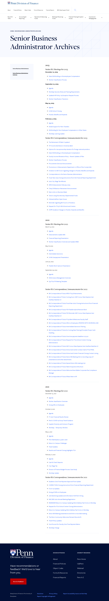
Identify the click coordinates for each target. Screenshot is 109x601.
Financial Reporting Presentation (58, 238)
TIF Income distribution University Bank (61, 146)
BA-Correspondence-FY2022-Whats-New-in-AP (63, 376)
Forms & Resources (38, 10)
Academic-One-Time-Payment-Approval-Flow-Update (65, 481)
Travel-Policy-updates (55, 521)
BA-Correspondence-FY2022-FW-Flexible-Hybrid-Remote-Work (68, 309)
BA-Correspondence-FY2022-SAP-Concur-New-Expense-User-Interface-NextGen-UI (73, 346)
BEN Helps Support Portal (63, 10)
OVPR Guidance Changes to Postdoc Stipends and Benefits (66, 210)
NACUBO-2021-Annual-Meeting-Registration (62, 499)
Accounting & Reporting (22, 17)
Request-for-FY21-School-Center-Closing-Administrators (66, 506)
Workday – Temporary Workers (58, 428)
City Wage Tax (53, 466)
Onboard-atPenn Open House (58, 199)
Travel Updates (53, 447)
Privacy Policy (53, 593)
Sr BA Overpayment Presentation (59, 257)
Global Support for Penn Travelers (59, 127)
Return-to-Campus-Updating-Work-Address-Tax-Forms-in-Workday (69, 510)
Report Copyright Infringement (46, 596)
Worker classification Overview (58, 401)
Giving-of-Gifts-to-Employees (57, 492)
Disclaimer (40, 593)
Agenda (51, 88)
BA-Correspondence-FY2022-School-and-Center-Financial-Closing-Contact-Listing (73, 353)
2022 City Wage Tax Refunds (57, 181)
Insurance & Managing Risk (92, 17)
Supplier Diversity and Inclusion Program (61, 424)
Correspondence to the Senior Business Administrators (65, 174)
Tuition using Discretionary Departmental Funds (63, 195)
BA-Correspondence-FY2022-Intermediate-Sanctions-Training (67, 326)
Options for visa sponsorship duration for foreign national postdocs (69, 149)
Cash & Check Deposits (56, 462)
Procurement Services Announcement (60, 163)
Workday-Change (54, 528)
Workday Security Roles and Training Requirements (64, 92)
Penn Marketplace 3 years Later (58, 440)
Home (12, 31)
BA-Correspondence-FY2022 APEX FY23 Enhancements (65, 293)
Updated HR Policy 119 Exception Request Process (64, 95)
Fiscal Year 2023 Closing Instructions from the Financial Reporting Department (72, 178)
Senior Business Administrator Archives (20, 74)
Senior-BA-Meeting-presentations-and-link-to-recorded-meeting (68, 513)
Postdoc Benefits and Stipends (58, 114)
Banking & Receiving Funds (57, 17)
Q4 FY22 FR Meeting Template (58, 281)
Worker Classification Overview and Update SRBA (64, 242)
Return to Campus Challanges (58, 443)
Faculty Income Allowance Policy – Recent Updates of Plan (66, 156)
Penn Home (81, 559)
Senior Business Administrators (21, 68)
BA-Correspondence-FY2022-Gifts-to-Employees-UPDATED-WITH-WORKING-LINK (74, 323)
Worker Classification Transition (58, 99)
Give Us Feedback (18, 581)
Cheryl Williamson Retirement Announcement (63, 188)
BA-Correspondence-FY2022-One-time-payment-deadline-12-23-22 (68, 336)
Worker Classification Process (58, 80)
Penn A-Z (80, 577)
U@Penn (80, 563)
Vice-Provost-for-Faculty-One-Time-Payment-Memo (64, 524)
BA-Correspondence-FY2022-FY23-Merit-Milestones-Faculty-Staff (68, 319)
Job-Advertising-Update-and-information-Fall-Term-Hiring (66, 496)
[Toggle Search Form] (75, 10)
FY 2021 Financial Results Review (58, 417)
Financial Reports (50, 10)
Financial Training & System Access (76, 17)
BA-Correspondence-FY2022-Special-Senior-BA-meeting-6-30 (67, 363)
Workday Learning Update (56, 134)
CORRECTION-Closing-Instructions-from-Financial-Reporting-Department (71, 485)
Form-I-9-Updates (54, 489)
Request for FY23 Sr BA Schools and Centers (62, 206)
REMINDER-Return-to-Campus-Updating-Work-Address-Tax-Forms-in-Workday (72, 503)
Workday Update (54, 473)
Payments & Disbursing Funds (40, 17)
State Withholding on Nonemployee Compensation (64, 76)
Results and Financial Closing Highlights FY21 (62, 450)
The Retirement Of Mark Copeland (59, 142)
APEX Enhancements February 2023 (59, 185)
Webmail (80, 568)
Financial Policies (17, 10)
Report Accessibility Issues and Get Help (75, 593)
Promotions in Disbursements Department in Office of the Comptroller (70, 167)
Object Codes (28, 10)
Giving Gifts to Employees (56, 405)
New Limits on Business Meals (58, 192)
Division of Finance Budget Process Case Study (63, 469)
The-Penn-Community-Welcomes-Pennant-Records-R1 (65, 517)
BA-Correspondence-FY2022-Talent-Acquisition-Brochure (66, 367)
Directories (81, 573)
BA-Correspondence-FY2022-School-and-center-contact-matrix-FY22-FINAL (71, 350)
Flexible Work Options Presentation (59, 266)
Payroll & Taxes (10, 17)
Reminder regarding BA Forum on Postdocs (62, 203)
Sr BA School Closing (55, 111)
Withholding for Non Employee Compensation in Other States (67, 130)
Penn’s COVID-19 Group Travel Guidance (61, 420)
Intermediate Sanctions (56, 254)
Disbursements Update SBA (57, 235)
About (9, 10)
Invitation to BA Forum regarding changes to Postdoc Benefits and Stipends (71, 171)
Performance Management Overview (60, 278)
